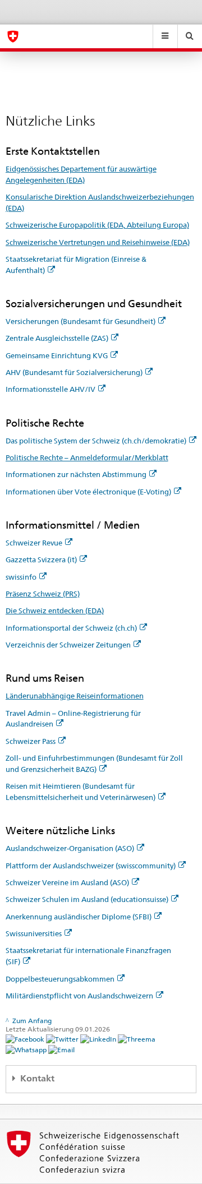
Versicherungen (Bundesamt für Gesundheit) (80, 321)
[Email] (61, 1049)
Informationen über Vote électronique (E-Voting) (88, 491)
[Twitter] (63, 1038)
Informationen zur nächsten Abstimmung (76, 474)
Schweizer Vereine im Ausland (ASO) (67, 882)
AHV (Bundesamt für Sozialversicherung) (74, 372)
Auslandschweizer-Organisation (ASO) (70, 848)
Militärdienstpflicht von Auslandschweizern (79, 995)
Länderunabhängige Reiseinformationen (75, 695)
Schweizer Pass (31, 741)
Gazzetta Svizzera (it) (41, 559)
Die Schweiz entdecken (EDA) (55, 610)
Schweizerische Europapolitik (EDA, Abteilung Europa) (97, 224)
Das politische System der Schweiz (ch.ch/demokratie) (96, 440)
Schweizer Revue (34, 542)
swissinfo (21, 576)
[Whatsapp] (27, 1049)
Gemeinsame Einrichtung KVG (57, 355)
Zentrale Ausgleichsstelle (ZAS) (57, 338)
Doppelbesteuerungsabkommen (60, 978)
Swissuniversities (34, 933)
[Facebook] (26, 1038)
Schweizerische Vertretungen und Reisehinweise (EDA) (98, 242)
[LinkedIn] (99, 1038)
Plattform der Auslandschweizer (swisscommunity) (91, 865)
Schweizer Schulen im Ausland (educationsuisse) (87, 899)
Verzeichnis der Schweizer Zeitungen (68, 644)
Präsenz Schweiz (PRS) (43, 593)
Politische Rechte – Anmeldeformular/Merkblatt (87, 457)
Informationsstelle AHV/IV (50, 389)
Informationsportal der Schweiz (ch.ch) (71, 627)
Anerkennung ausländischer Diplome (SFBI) (79, 916)
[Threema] (136, 1038)
